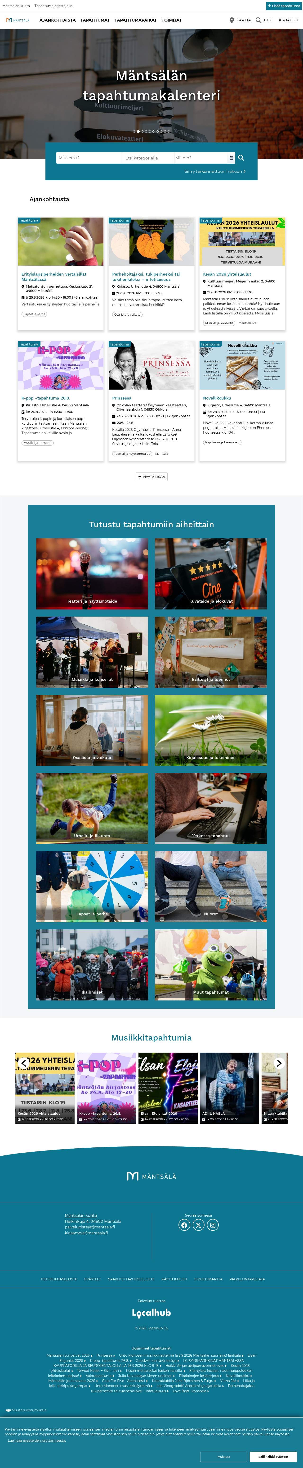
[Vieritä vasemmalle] (24, 1063)
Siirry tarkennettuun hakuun (213, 171)
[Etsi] (241, 158)
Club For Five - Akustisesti (124, 1381)
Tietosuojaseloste (59, 1279)
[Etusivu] (18, 20)
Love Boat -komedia (190, 1391)
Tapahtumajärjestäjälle (53, 6)
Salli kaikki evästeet (273, 1457)
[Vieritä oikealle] (279, 1063)
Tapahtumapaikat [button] (136, 20)
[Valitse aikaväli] (231, 158)
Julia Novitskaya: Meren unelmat (145, 1376)
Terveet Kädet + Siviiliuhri (98, 1370)
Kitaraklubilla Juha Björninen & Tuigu (183, 1381)
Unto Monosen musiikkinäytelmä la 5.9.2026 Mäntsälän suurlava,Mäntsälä (180, 1355)
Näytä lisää (154, 477)
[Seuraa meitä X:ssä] (199, 1225)
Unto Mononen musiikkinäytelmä (122, 1386)
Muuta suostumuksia (29, 1410)
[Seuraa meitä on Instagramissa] (213, 1225)
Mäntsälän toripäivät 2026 (69, 1355)
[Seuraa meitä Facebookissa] (184, 1225)
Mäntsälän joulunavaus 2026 (72, 1381)
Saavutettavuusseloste (131, 1279)
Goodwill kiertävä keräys (156, 1361)
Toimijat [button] (172, 20)
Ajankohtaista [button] (58, 20)
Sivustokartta (208, 1279)
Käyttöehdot (174, 1279)
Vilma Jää (228, 1381)
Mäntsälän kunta (16, 6)
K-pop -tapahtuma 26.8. (110, 1361)
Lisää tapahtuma (286, 6)
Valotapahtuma (99, 1376)
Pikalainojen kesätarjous (199, 1376)
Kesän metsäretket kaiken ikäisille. (154, 1370)
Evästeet (92, 1279)
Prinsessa (105, 1355)
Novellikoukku (238, 1376)
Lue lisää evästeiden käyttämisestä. (37, 1440)
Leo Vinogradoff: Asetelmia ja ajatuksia (189, 1386)
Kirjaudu (288, 20)
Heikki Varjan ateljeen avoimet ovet (195, 1365)
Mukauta (224, 1457)
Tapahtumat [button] (95, 20)
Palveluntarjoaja (247, 1279)
